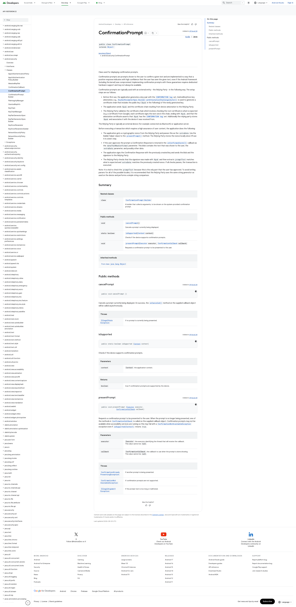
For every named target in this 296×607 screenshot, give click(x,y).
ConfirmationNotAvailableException (174, 424)
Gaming (81, 560)
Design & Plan (47, 3)
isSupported (131, 233)
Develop (64, 3)
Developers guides (215, 563)
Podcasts (37, 582)
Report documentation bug (262, 563)
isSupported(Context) (124, 427)
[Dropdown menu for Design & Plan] (55, 3)
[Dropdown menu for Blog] (105, 3)
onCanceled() (156, 303)
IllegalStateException (106, 321)
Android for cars (127, 571)
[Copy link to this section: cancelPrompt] (116, 284)
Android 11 (169, 582)
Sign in (290, 3)
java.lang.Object (105, 53)
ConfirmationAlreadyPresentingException (110, 473)
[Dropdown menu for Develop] (71, 3)
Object (110, 47)
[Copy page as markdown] (153, 33)
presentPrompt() (134, 136)
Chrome (73, 591)
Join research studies (260, 571)
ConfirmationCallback (167, 243)
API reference (10, 11)
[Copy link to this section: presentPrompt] (117, 397)
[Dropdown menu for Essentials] (36, 3)
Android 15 (169, 567)
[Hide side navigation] (28, 603)
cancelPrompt (132, 223)
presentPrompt (132, 243)
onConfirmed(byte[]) (177, 143)
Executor (143, 243)
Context (141, 233)
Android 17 (169, 560)
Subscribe (267, 601)
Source (36, 571)
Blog (100, 3)
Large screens (126, 560)
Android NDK (213, 574)
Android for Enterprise (42, 563)
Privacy (80, 574)
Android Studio (278, 3)
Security (37, 567)
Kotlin (187, 37)
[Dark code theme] (195, 291)
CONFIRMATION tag (164, 97)
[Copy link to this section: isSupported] (114, 334)
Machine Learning (84, 563)
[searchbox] (15, 20)
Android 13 (169, 574)
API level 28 (193, 31)
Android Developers (105, 24)
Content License (158, 515)
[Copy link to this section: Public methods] (121, 276)
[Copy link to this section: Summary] (113, 185)
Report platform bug (259, 560)
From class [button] (113, 264)
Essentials (28, 3)
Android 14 (169, 571)
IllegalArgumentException (108, 490)
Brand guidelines (55, 601)
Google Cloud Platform (100, 591)
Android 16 (169, 563)
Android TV (125, 574)
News (36, 574)
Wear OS (124, 563)
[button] (15, 26)
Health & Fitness (83, 567)
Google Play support (259, 567)
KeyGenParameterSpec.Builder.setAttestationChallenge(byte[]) (147, 100)
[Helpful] (192, 24)
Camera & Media (84, 571)
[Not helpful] (195, 24)
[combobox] (233, 3)
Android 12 (169, 578)
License (44, 601)
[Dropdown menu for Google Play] (90, 3)
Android (37, 560)
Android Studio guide (216, 560)
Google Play (82, 3)
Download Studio (215, 571)
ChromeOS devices (128, 567)
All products (118, 591)
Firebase (84, 591)
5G (79, 578)
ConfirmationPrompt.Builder (138, 200)
